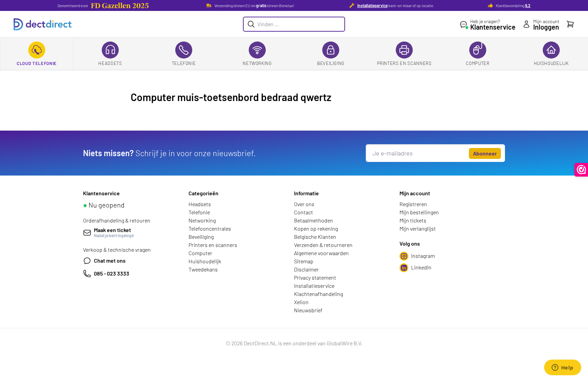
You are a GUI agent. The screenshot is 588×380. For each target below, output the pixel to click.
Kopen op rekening (316, 228)
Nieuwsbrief (308, 310)
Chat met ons (110, 260)
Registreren (413, 204)
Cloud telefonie (37, 63)
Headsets (110, 63)
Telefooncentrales (210, 228)
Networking (257, 63)
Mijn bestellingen (419, 212)
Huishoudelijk (551, 63)
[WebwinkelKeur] (581, 169)
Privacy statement (315, 277)
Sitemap (303, 261)
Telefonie (184, 63)
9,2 (527, 5)
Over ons (304, 204)
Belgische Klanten (315, 236)
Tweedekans (203, 269)
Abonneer (485, 153)
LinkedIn (421, 267)
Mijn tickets (412, 220)
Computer (477, 63)
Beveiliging (330, 63)
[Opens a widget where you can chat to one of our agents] (562, 368)
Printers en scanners (404, 63)
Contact (303, 212)
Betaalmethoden (313, 220)
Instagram (423, 255)
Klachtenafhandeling (318, 294)
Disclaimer (306, 269)
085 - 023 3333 (111, 273)
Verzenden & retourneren (323, 245)
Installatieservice (372, 5)
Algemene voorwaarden (321, 253)
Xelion (301, 302)
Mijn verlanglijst (417, 228)
